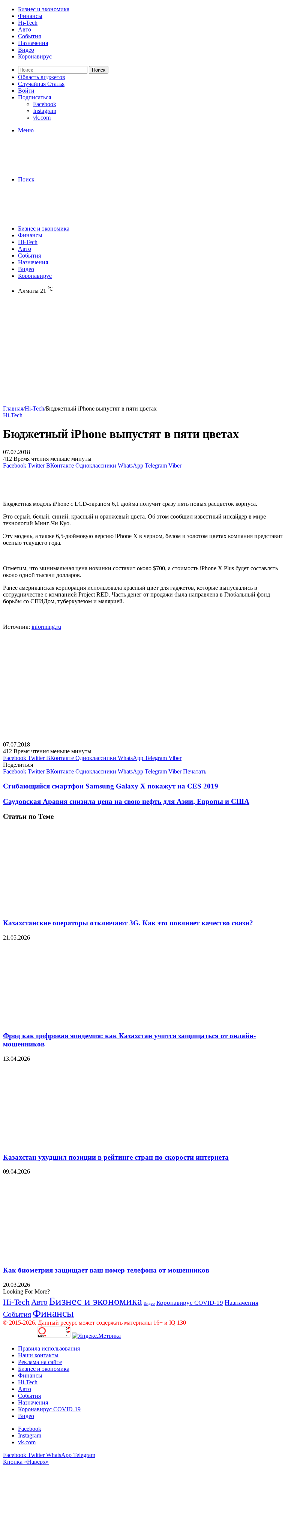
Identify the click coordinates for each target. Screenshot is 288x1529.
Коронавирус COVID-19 (189, 1302)
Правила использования (49, 1348)
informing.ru (46, 627)
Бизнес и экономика (43, 9)
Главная (13, 408)
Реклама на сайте (40, 1362)
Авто (24, 29)
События (29, 36)
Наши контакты (38, 1355)
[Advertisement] (144, 352)
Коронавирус (35, 56)
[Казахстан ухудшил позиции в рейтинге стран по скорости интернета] (76, 1142)
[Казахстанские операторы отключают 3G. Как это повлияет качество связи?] (76, 908)
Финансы (30, 16)
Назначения (33, 43)
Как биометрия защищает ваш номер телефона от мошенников (106, 1270)
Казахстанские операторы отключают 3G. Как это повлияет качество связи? (128, 923)
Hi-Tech (28, 22)
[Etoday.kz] (59, 166)
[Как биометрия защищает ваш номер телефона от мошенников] (76, 1255)
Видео (26, 49)
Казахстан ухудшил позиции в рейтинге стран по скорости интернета (116, 1157)
